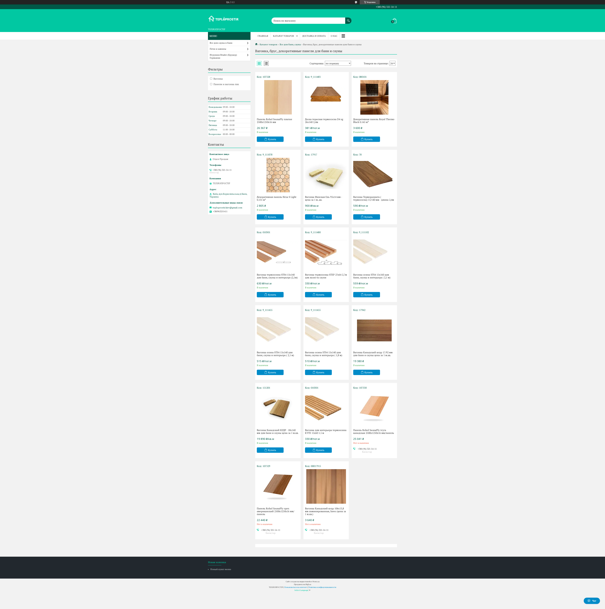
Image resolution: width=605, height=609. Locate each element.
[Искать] (348, 19)
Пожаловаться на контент (295, 587)
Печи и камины (218, 48)
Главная (263, 35)
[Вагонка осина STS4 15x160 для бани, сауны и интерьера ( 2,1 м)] (374, 252)
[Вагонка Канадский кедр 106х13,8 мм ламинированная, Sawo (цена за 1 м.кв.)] (326, 486)
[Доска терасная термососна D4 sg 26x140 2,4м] (326, 97)
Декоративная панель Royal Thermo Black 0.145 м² (373, 120)
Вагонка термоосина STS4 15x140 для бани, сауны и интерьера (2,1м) (277, 276)
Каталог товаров (283, 35)
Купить (272, 139)
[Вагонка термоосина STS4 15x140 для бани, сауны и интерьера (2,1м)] (278, 252)
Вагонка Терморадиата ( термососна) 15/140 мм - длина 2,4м (373, 198)
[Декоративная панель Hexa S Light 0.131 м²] (278, 175)
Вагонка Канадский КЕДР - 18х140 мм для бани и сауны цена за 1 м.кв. (278, 431)
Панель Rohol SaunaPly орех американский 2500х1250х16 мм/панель (275, 511)
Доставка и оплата (314, 35)
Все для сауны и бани (221, 42)
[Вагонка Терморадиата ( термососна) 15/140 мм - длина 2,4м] (374, 175)
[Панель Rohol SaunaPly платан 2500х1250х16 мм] (278, 97)
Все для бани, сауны (290, 44)
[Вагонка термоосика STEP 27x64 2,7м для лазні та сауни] (326, 252)
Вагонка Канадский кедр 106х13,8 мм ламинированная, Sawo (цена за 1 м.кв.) (325, 511)
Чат (594, 600)
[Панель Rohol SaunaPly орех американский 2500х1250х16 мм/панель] (278, 486)
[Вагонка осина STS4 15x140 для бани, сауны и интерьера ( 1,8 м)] (326, 330)
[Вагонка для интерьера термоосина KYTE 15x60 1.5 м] (326, 408)
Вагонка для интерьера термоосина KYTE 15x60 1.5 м (325, 431)
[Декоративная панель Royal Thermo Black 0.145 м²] (374, 97)
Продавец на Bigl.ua (302, 584)
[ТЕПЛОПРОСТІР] (223, 17)
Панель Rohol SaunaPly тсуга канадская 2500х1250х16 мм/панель (373, 431)
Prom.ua (316, 581)
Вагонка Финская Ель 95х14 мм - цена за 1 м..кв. (323, 198)
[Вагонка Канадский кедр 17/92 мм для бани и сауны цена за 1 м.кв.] (374, 330)
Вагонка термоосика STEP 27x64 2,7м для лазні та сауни (326, 276)
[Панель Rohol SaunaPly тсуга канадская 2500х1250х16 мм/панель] (374, 408)
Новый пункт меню (220, 569)
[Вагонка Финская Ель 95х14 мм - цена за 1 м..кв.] (326, 175)
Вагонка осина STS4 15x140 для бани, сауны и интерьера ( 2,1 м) (275, 354)
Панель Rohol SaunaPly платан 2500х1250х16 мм (274, 120)
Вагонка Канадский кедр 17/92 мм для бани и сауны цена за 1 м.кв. (373, 354)
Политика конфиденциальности (322, 587)
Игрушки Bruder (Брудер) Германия (223, 56)
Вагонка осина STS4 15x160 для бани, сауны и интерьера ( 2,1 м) (371, 276)
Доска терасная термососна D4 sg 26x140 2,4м (324, 120)
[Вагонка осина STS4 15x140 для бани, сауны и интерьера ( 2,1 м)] (278, 330)
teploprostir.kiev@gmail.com (227, 207)
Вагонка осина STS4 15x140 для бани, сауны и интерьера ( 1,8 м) (323, 354)
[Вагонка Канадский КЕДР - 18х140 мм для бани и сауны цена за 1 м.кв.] (278, 408)
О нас (334, 35)
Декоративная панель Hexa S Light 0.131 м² (276, 198)
